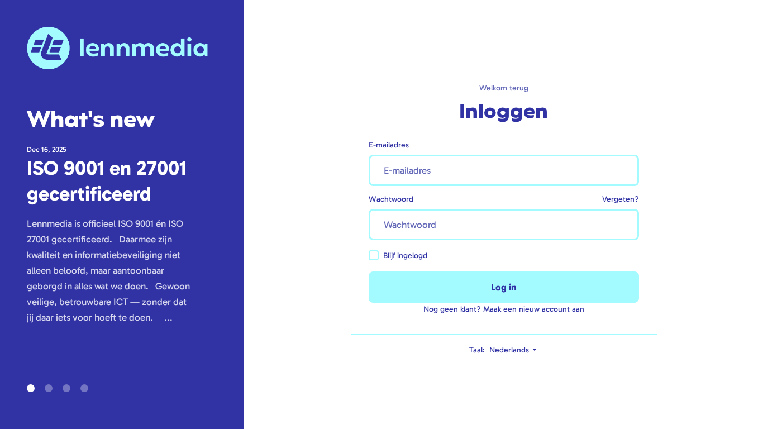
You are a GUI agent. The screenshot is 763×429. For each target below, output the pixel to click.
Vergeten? (620, 199)
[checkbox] (374, 255)
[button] (31, 388)
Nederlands (510, 350)
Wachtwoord (391, 199)
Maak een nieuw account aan (533, 309)
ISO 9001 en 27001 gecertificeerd (107, 181)
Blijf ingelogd (405, 255)
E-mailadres (389, 145)
